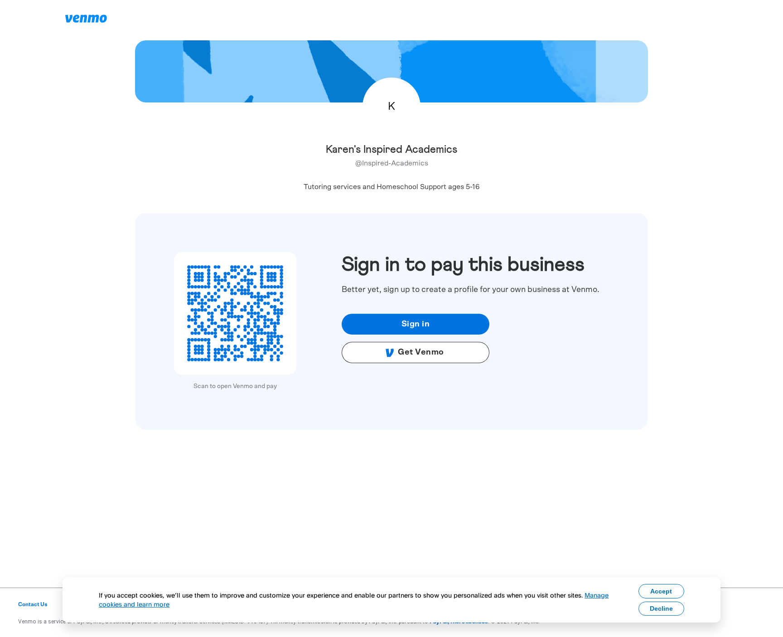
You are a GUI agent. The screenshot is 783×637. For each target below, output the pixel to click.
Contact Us (33, 604)
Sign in (415, 324)
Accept (661, 591)
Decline (661, 608)
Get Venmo (421, 352)
